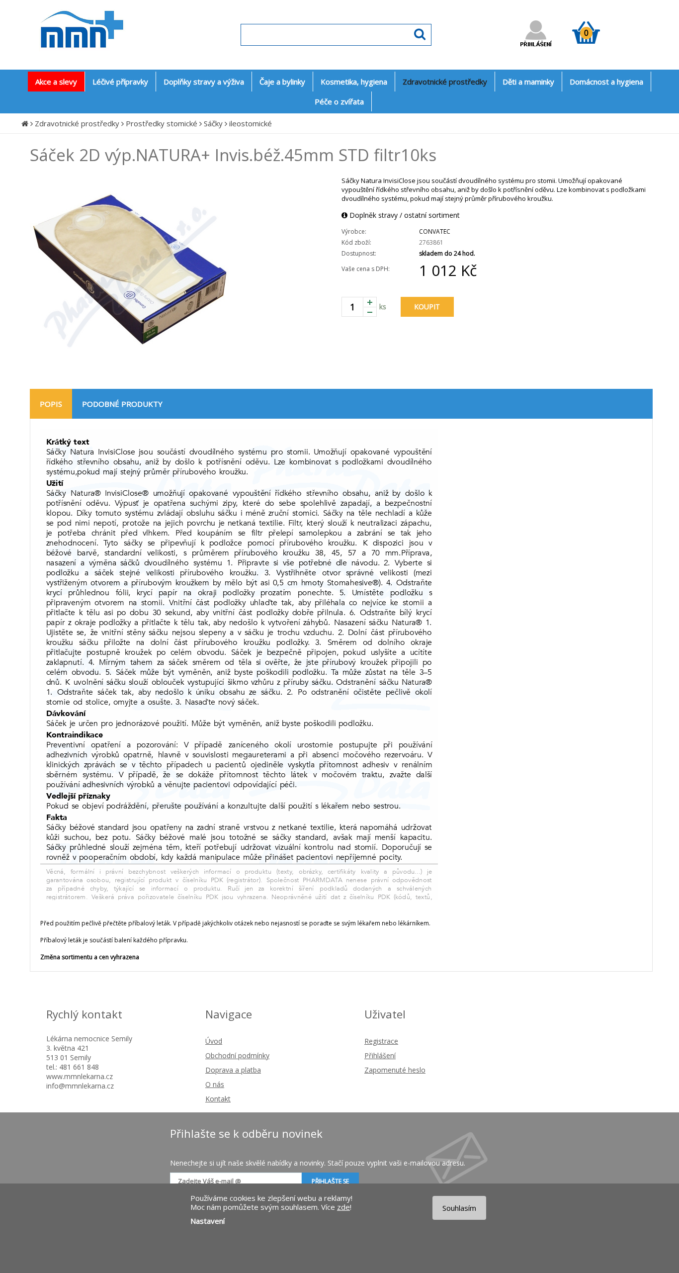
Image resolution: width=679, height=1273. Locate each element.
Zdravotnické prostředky (77, 123)
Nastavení (207, 1220)
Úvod (213, 1041)
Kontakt (218, 1098)
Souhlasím (459, 1208)
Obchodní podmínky (237, 1055)
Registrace (381, 1041)
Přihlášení (380, 1055)
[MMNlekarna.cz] (111, 58)
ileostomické (250, 123)
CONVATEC (434, 231)
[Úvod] (24, 123)
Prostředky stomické (161, 123)
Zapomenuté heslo (394, 1070)
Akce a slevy (56, 82)
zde (343, 1207)
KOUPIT (427, 306)
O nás (214, 1084)
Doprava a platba (233, 1070)
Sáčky (213, 123)
